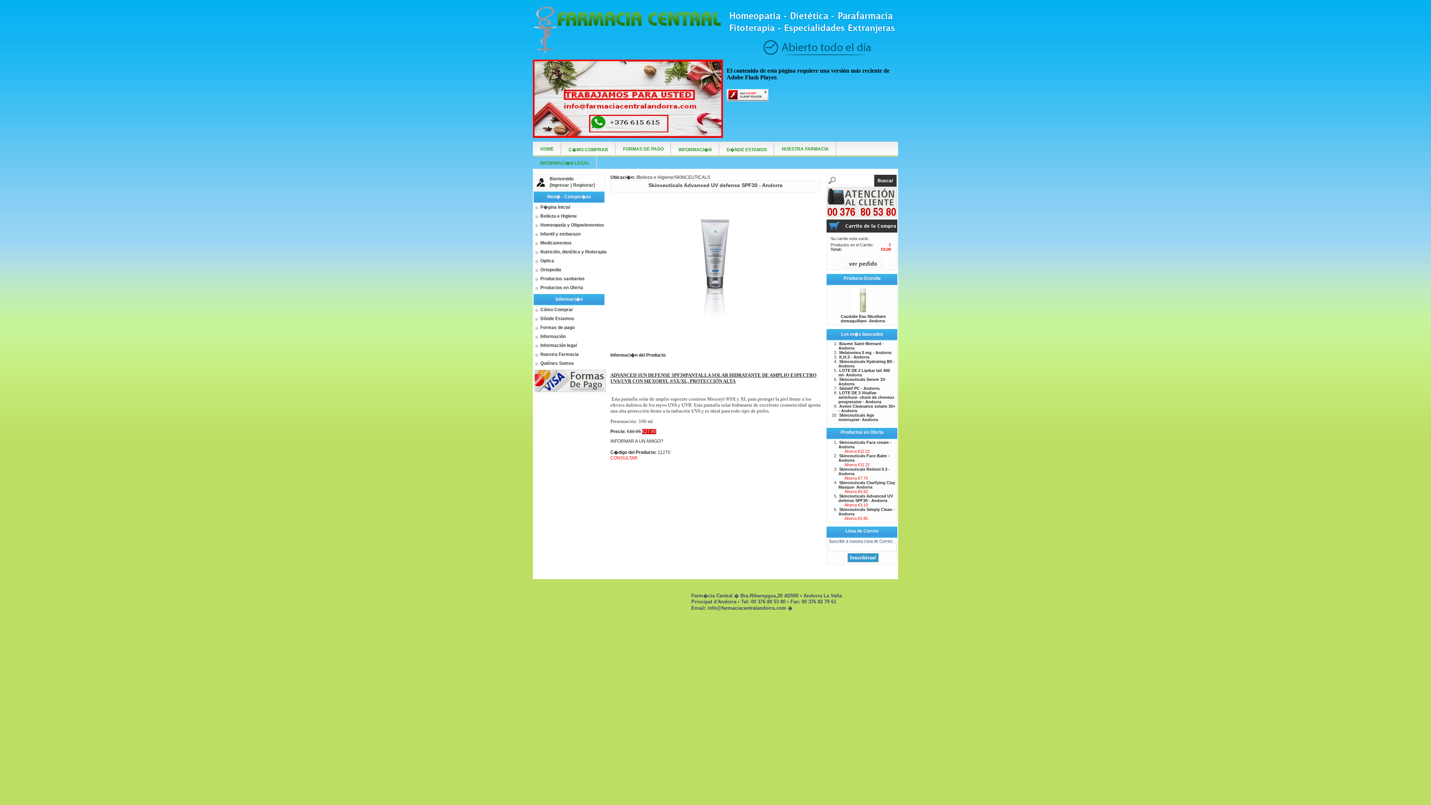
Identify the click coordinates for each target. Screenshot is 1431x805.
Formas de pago (557, 327)
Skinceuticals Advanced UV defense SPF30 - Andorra (865, 498)
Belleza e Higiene (558, 216)
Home (547, 149)
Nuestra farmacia (805, 149)
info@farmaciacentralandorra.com (747, 608)
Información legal (558, 345)
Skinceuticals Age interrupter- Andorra (858, 417)
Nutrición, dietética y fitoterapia (573, 252)
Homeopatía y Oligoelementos (572, 225)
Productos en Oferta (561, 287)
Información (553, 336)
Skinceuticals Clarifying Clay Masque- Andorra (866, 484)
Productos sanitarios (562, 278)
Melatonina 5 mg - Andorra (865, 352)
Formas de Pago (643, 149)
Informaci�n (695, 149)
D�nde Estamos (747, 149)
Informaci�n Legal (565, 163)
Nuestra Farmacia (559, 354)
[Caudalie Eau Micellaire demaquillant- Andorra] (863, 312)
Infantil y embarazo (560, 234)
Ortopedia (550, 269)
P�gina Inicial (555, 207)
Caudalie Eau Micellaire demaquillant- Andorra (863, 318)
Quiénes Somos (557, 363)
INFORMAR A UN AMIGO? (636, 441)
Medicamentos (556, 243)
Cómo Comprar (556, 309)
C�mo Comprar (588, 149)
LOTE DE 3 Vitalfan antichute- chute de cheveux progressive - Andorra (866, 397)
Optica (547, 260)
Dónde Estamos (557, 318)
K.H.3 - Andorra (854, 357)
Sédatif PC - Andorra (859, 388)
